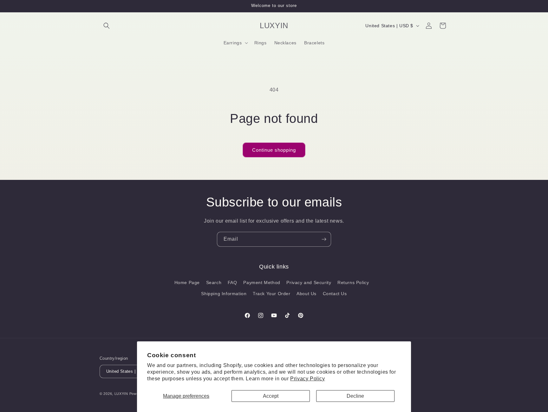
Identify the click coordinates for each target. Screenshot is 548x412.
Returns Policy (353, 282)
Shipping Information (223, 293)
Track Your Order (271, 293)
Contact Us (335, 293)
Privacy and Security (308, 282)
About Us (306, 293)
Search (214, 282)
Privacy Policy (307, 378)
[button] (107, 26)
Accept (270, 396)
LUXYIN (121, 394)
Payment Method (261, 282)
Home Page (187, 282)
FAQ (232, 282)
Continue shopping (274, 150)
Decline (355, 396)
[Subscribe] (324, 239)
